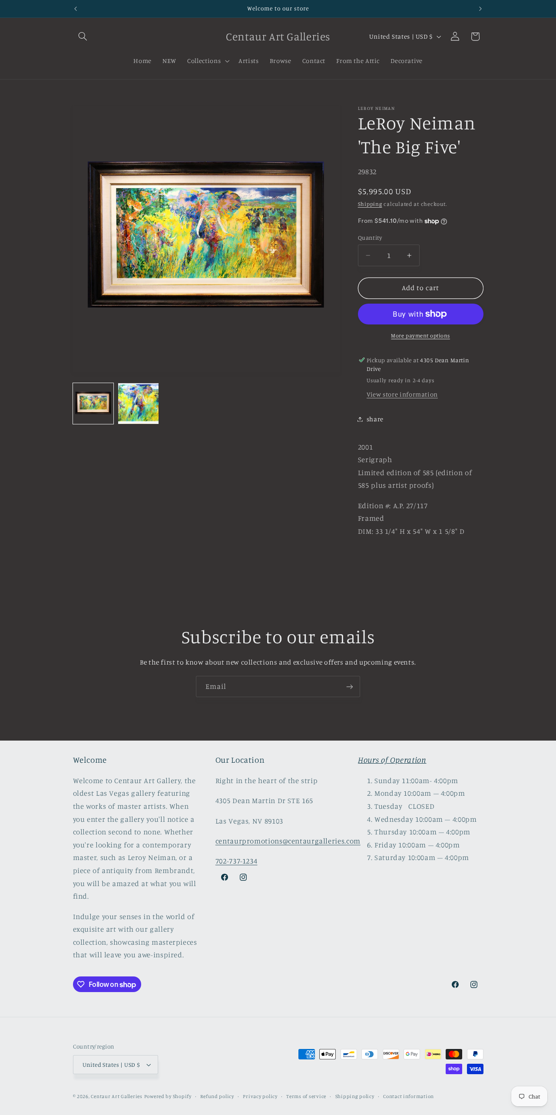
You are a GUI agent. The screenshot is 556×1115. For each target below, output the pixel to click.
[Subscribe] (350, 686)
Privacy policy (260, 1096)
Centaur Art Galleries (116, 1096)
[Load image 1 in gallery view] (93, 403)
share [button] (375, 419)
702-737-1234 (236, 861)
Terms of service (306, 1096)
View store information (402, 394)
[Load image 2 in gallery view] (138, 403)
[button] (83, 36)
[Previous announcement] (75, 8)
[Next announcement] (480, 8)
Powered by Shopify (168, 1096)
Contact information (408, 1096)
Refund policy (217, 1096)
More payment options (420, 335)
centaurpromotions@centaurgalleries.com (288, 841)
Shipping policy (354, 1096)
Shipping (370, 204)
